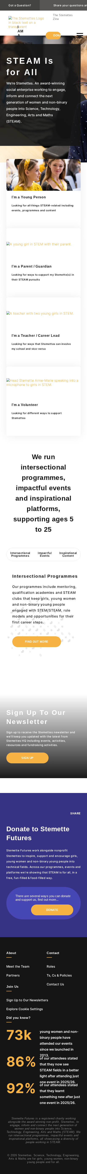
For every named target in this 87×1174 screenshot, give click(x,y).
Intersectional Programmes (20, 554)
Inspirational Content (68, 554)
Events (25, 44)
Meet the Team (17, 966)
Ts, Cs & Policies (59, 975)
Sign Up (27, 758)
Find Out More (36, 641)
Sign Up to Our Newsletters (27, 1000)
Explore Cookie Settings (24, 1009)
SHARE (75, 813)
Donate (57, 35)
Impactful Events (45, 554)
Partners (13, 975)
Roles (51, 966)
